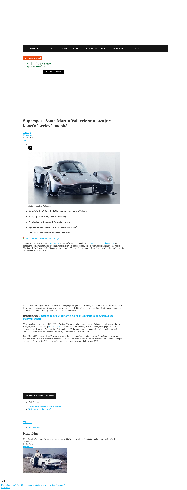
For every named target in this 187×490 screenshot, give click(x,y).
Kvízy (138, 48)
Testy (48, 48)
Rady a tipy (119, 48)
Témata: (27, 422)
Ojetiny (62, 48)
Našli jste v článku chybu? (39, 409)
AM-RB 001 (54, 326)
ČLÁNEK (5, 487)
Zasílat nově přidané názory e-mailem (44, 407)
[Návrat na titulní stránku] (46, 39)
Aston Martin (53, 243)
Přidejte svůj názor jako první (40, 395)
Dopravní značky (96, 48)
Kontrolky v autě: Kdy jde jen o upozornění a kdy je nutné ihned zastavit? (33, 485)
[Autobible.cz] (3, 482)
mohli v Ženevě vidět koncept (101, 243)
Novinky (35, 48)
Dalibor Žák (28, 135)
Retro (76, 48)
